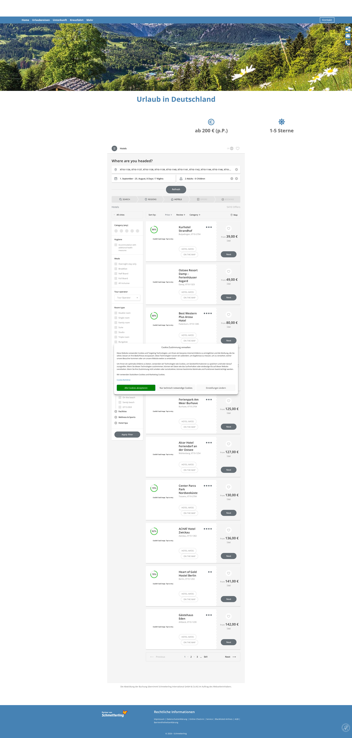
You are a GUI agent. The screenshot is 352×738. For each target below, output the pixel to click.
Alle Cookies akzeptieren (136, 387)
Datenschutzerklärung (177, 719)
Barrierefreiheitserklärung (166, 722)
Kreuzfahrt (76, 20)
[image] (176, 90)
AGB (237, 719)
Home (25, 20)
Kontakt (327, 20)
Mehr (89, 20)
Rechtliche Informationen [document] (174, 711)
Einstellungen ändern (216, 387)
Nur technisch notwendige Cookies (176, 387)
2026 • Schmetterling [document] (177, 733)
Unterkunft (60, 20)
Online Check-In (196, 719)
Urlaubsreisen (41, 20)
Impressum (159, 719)
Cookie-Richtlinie (123, 380)
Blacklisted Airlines (224, 719)
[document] (176, 100)
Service (209, 719)
